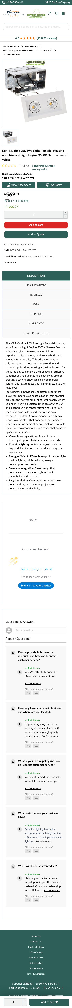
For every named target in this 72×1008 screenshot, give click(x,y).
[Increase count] (65, 213)
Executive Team (36, 958)
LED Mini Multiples (11, 54)
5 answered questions (43, 166)
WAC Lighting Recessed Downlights (18, 50)
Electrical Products (11, 46)
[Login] (49, 13)
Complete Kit (46, 50)
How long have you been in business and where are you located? (39, 710)
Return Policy (36, 963)
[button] (36, 38)
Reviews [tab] (33, 520)
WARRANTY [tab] (36, 323)
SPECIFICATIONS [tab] (36, 285)
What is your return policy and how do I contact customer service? (39, 763)
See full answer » (33, 683)
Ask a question (39, 169)
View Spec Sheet (21, 185)
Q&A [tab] (36, 304)
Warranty (56, 185)
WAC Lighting (31, 46)
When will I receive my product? (37, 866)
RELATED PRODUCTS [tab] (36, 333)
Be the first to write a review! (36, 585)
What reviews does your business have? (38, 815)
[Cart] (56, 13)
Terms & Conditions (36, 974)
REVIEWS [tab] (36, 295)
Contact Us (36, 942)
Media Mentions (36, 947)
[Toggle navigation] (62, 13)
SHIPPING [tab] (36, 314)
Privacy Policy (36, 969)
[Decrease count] (65, 216)
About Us (36, 936)
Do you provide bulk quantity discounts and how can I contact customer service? (37, 656)
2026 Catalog (36, 952)
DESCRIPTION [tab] (36, 275)
